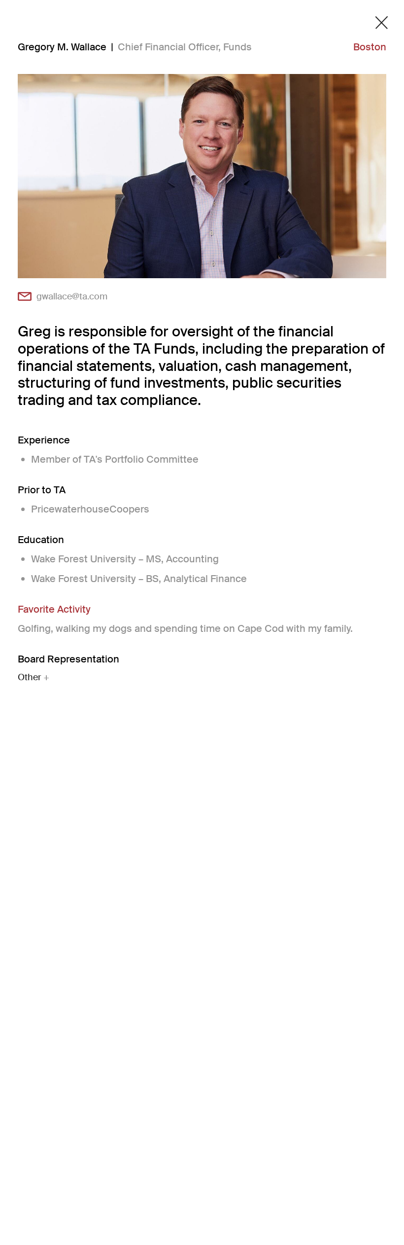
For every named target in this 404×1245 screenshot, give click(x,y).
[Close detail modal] (381, 23)
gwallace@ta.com (71, 296)
